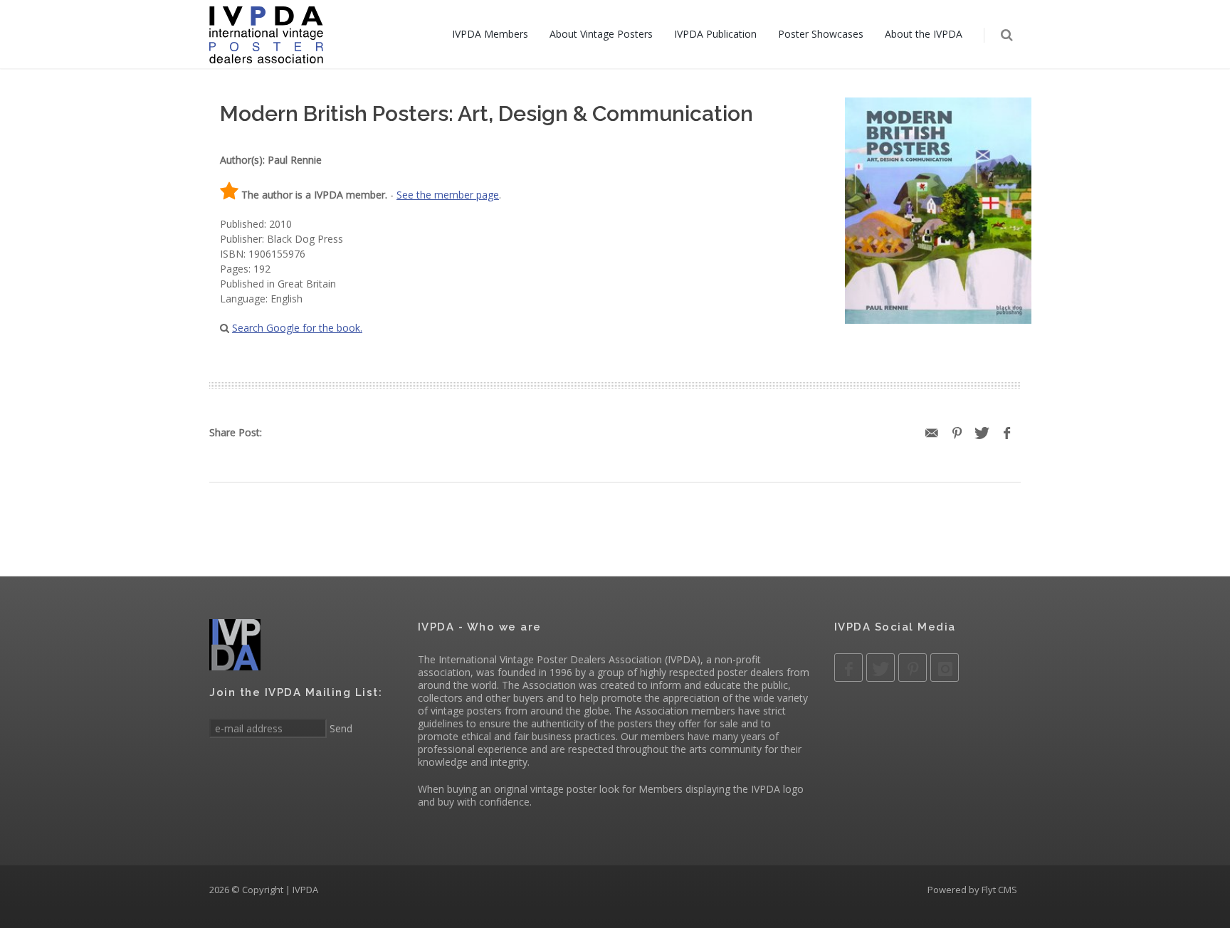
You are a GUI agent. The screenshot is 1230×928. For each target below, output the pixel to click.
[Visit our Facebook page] (848, 667)
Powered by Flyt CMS (972, 889)
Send (339, 728)
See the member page (447, 194)
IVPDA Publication (715, 34)
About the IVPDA (923, 34)
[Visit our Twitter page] (880, 667)
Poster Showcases (820, 34)
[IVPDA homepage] (266, 34)
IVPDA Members (490, 34)
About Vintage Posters (601, 34)
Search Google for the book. (297, 327)
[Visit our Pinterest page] (912, 667)
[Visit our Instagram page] (944, 667)
